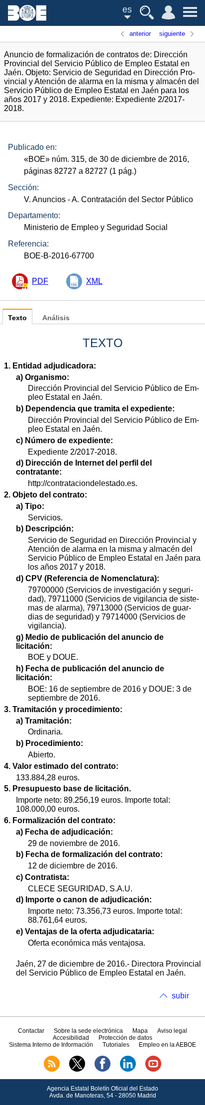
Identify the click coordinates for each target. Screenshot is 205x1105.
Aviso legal (172, 1030)
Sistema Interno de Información (51, 1044)
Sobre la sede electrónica (88, 1030)
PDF (40, 281)
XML (94, 281)
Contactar (31, 1030)
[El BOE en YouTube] (153, 1069)
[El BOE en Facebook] (102, 1069)
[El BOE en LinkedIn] (128, 1069)
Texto (17, 318)
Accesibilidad (71, 1037)
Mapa (140, 1030)
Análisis (56, 318)
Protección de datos (125, 1037)
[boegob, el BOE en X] (77, 1069)
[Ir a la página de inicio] (27, 18)
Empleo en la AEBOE (167, 1044)
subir (180, 995)
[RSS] (52, 1069)
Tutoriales (115, 1044)
